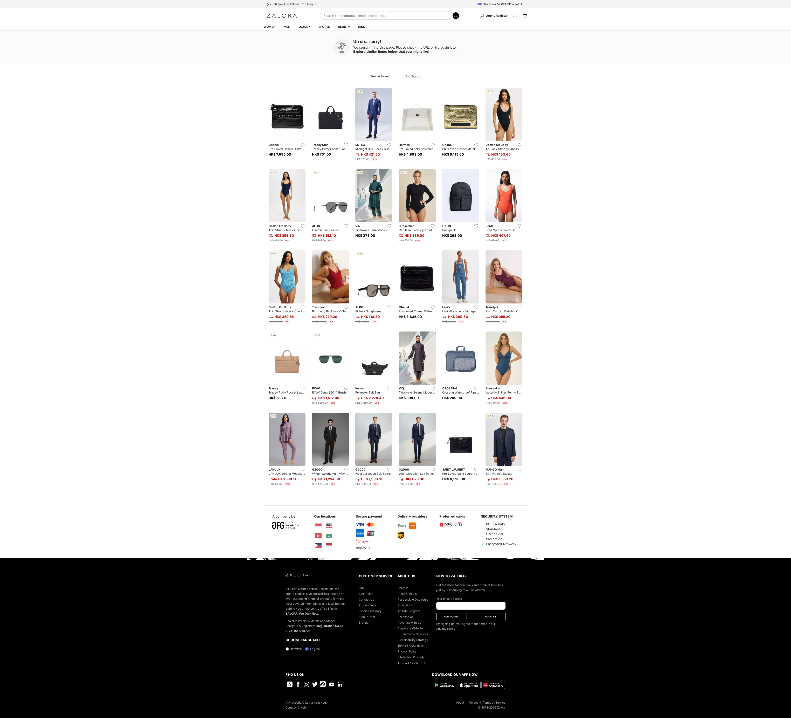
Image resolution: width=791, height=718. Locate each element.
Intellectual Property (411, 657)
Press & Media (407, 593)
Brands (363, 622)
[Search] (456, 15)
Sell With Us (405, 616)
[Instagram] (306, 684)
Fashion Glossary (370, 611)
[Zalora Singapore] (318, 526)
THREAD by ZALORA (411, 663)
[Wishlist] (515, 15)
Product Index (368, 605)
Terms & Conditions (411, 645)
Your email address (449, 598)
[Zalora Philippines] (318, 545)
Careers (403, 588)
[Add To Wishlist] (302, 145)
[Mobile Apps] (290, 684)
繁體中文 (296, 649)
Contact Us (366, 599)
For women (451, 616)
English (315, 649)
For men (490, 616)
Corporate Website (410, 628)
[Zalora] (282, 16)
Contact (291, 707)
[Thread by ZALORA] (323, 684)
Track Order (367, 616)
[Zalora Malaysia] (329, 526)
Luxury (304, 26)
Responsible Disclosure (413, 599)
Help (304, 707)
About (460, 702)
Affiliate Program (409, 611)
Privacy (473, 702)
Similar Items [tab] (379, 76)
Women (269, 26)
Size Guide (366, 593)
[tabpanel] (395, 287)
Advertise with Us (409, 622)
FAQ (361, 588)
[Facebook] (298, 684)
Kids (361, 26)
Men (287, 26)
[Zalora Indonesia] (329, 545)
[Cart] (524, 15)
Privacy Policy (407, 651)
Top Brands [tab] (413, 76)
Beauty (344, 26)
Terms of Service (494, 702)
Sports (324, 26)
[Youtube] (331, 684)
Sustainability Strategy (413, 640)
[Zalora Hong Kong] (318, 536)
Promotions (405, 605)
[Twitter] (315, 684)
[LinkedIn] (340, 684)
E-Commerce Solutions (413, 634)
